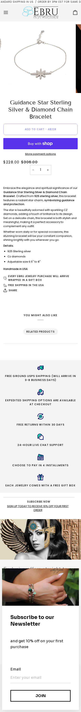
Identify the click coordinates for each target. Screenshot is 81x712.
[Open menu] (9, 12)
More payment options (40, 154)
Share (13, 290)
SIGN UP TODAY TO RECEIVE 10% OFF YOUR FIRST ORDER (38, 508)
